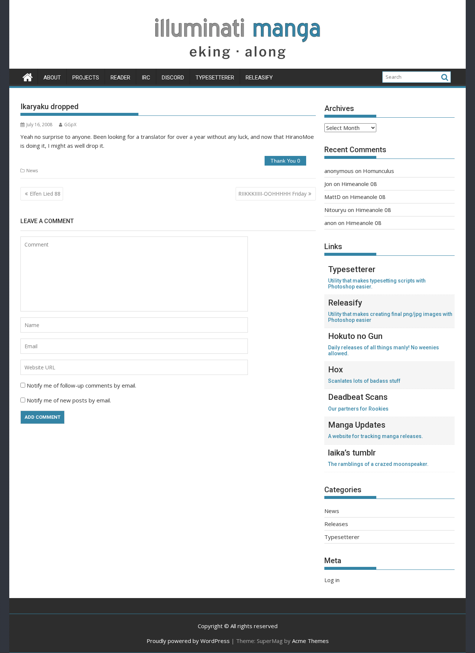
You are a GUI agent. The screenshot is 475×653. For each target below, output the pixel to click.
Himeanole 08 (359, 183)
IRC (146, 77)
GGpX (70, 124)
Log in (332, 580)
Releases (336, 524)
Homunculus (378, 170)
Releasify (259, 77)
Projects (85, 77)
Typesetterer (215, 77)
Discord (173, 77)
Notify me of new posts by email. (69, 400)
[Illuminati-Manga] (237, 64)
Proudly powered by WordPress (188, 640)
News (32, 170)
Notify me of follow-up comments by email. (81, 385)
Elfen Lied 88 (45, 193)
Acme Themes (310, 640)
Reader (120, 77)
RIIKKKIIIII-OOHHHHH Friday (272, 193)
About (52, 77)
